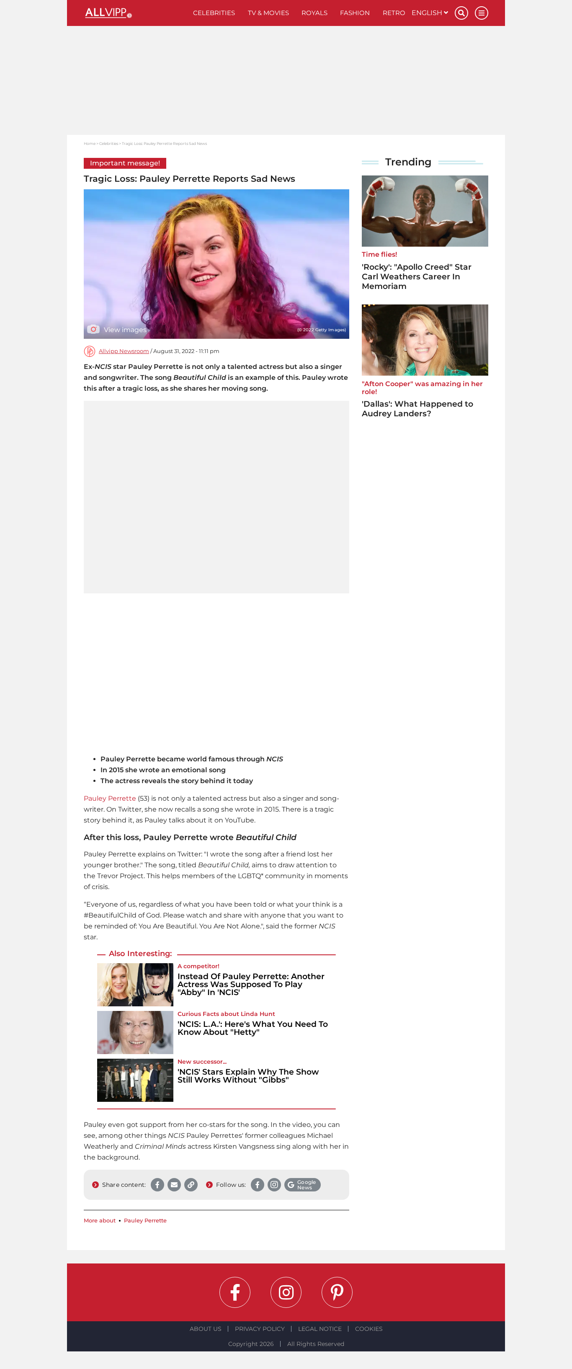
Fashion (355, 13)
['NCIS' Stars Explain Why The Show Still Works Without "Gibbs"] (135, 1080)
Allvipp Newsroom (124, 351)
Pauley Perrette (110, 798)
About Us (206, 1329)
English (428, 13)
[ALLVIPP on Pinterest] (337, 1292)
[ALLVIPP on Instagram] (286, 1292)
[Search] (461, 13)
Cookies (369, 1329)
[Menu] (481, 13)
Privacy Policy (260, 1329)
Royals (314, 13)
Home (89, 143)
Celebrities (214, 13)
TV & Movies (268, 13)
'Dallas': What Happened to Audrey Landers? (417, 408)
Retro (394, 13)
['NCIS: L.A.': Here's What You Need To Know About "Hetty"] (135, 1032)
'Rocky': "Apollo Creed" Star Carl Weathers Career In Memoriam (417, 276)
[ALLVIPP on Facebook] (235, 1292)
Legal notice (320, 1329)
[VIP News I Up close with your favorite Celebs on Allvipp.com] (135, 13)
